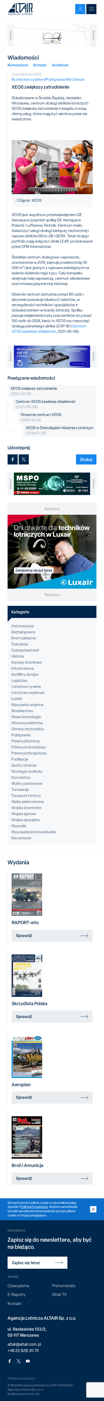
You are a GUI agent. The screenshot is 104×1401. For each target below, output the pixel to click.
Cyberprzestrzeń (25, 650)
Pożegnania (21, 735)
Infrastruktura (22, 668)
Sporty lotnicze (23, 765)
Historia (17, 656)
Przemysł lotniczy (25, 741)
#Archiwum (75, 79)
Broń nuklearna (23, 638)
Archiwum (60, 65)
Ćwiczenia (19, 644)
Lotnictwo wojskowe (27, 692)
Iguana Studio (31, 1394)
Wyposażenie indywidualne (33, 832)
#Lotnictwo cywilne (27, 79)
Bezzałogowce (23, 632)
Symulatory (21, 777)
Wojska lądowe (23, 813)
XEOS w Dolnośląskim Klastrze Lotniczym (59, 430)
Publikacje (19, 759)
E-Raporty (16, 1294)
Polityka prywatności (21, 1379)
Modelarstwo (22, 710)
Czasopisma (18, 1285)
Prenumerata (63, 1285)
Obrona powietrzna (27, 722)
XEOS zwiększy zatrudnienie (34, 391)
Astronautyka (22, 626)
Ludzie (16, 698)
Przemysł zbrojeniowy (29, 753)
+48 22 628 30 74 (23, 1350)
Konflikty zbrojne (24, 674)
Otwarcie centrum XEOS (41, 417)
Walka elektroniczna (27, 801)
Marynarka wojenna (27, 704)
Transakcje (20, 789)
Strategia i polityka (26, 771)
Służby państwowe (26, 783)
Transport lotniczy (26, 795)
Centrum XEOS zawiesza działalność (49, 329)
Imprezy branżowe (26, 662)
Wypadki (18, 825)
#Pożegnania (54, 79)
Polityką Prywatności (34, 1207)
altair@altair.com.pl (24, 1344)
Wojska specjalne (25, 819)
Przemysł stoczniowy (28, 747)
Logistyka (19, 680)
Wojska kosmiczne (26, 807)
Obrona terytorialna (27, 729)
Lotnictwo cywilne (26, 686)
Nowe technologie (26, 716)
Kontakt (40, 65)
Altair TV (59, 1294)
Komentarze (18, 65)
